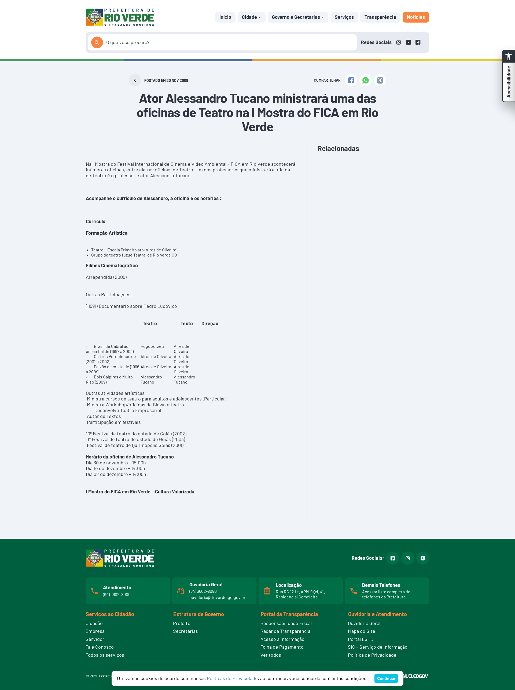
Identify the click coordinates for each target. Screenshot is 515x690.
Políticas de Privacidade (232, 678)
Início (225, 17)
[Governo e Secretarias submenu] (322, 17)
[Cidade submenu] (259, 17)
